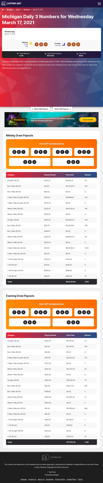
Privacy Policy (60, 479)
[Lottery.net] (11, 5)
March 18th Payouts (62, 109)
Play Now (88, 120)
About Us (41, 479)
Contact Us (32, 479)
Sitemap (24, 479)
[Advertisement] (51, 86)
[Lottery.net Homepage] (3, 9)
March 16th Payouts (41, 109)
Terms (80, 479)
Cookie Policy (71, 479)
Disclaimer (50, 479)
